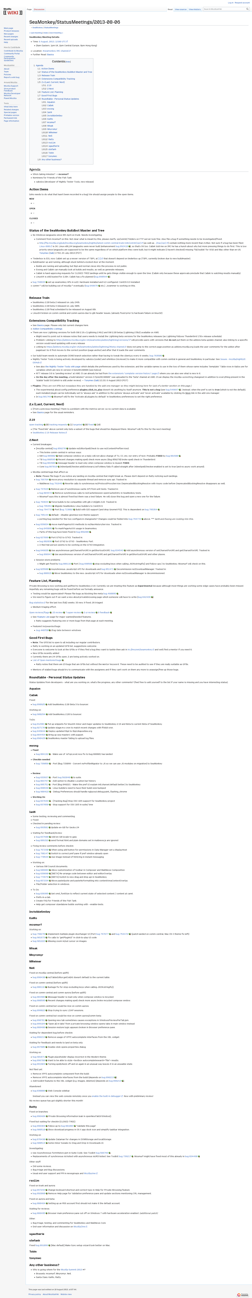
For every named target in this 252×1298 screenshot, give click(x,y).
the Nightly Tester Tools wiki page (62, 366)
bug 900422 (42, 791)
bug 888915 (45, 573)
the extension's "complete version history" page (132, 373)
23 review (57, 612)
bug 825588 (42, 569)
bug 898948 (42, 788)
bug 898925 (39, 704)
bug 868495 (39, 1213)
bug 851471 (107, 569)
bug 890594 (101, 276)
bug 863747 (42, 781)
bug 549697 (172, 389)
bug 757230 (42, 850)
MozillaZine (79, 1226)
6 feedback (104, 612)
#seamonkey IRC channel (56, 51)
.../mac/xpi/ (160, 243)
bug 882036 (45, 541)
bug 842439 (144, 597)
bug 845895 (45, 528)
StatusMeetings (51, 28)
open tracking (36, 424)
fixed (91, 424)
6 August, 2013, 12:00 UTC (52, 41)
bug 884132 (42, 754)
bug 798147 (42, 853)
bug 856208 (82, 532)
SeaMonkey (38, 28)
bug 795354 (45, 506)
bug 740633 (39, 282)
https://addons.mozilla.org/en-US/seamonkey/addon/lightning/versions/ (92, 340)
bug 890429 (39, 738)
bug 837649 (42, 801)
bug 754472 (122, 934)
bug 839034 (42, 524)
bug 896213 (39, 1037)
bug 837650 (42, 804)
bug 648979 (91, 285)
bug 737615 (42, 489)
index (45, 33)
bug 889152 (42, 840)
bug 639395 (42, 893)
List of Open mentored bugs (47, 660)
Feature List (43, 617)
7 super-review (73, 612)
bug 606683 (42, 870)
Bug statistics (36, 602)
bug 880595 (49, 459)
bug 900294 (39, 714)
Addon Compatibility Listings (47, 328)
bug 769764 (42, 479)
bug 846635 (42, 550)
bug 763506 (155, 355)
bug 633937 (42, 777)
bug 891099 (42, 1245)
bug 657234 (42, 880)
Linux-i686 (44, 246)
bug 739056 (42, 763)
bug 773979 (42, 877)
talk (52, 253)
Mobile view (66, 1294)
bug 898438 (39, 977)
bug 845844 (39, 731)
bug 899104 (39, 1023)
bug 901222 (39, 941)
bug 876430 (39, 1139)
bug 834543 (117, 550)
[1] (99, 258)
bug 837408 (42, 837)
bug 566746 (102, 1153)
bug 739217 (125, 1156)
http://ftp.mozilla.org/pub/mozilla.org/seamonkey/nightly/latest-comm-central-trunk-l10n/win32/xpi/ (90, 243)
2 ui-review (89, 612)
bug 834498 (191, 1156)
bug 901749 (45, 396)
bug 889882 (49, 456)
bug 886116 (65, 563)
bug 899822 (39, 1010)
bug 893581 (42, 827)
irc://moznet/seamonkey (140, 649)
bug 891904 (39, 1064)
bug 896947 (45, 554)
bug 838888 (39, 1090)
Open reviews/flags (39, 612)
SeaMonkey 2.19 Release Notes (49, 432)
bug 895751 (42, 784)
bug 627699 (42, 537)
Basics (50, 54)
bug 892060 (39, 1193)
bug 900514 (39, 1143)
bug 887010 (51, 466)
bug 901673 (39, 937)
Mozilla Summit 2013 (71, 1269)
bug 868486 (39, 1027)
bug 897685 (39, 1047)
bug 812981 (39, 724)
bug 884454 (39, 734)
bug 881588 (172, 456)
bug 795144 (42, 515)
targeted (77, 424)
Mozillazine (90, 1173)
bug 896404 (39, 1116)
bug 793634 (42, 502)
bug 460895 (109, 593)
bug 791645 (56, 483)
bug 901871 (39, 1057)
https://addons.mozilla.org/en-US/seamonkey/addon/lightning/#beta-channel (85, 347)
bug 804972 (45, 493)
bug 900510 (39, 1129)
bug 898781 (39, 1020)
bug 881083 (67, 1126)
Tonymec (44, 253)
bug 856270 (59, 448)
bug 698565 (86, 563)
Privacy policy (35, 1294)
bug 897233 (39, 1190)
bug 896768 (39, 1060)
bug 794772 (45, 509)
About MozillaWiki (51, 1294)
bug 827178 (39, 727)
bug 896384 (39, 1126)
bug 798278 (39, 934)
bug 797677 (102, 934)
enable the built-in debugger (106, 1096)
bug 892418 (122, 246)
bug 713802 (66, 509)
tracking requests (58, 424)
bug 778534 (42, 857)
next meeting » (56, 33)
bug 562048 (64, 777)
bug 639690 (42, 873)
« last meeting (35, 33)
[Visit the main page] (12, 11)
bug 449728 (42, 630)
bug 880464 (39, 1203)
